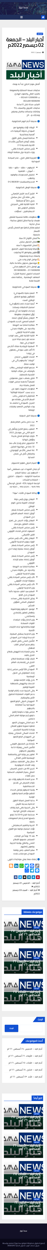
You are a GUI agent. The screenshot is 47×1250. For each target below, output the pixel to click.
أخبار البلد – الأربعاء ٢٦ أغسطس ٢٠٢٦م (26, 962)
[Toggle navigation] (21, 17)
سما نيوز (23, 7)
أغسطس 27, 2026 (31, 1125)
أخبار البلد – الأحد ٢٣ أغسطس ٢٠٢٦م (26, 1077)
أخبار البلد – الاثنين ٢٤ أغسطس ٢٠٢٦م (25, 1070)
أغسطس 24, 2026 (31, 1210)
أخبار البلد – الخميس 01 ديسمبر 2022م (26, 884)
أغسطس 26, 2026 (31, 1153)
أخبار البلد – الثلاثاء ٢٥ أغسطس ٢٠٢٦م (26, 993)
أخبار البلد (39, 34)
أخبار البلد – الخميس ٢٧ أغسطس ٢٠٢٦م (25, 932)
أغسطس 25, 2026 (31, 1182)
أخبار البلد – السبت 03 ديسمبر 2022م (26, 892)
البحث (40, 1019)
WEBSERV (11, 1245)
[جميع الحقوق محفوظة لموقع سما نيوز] (29, 1243)
